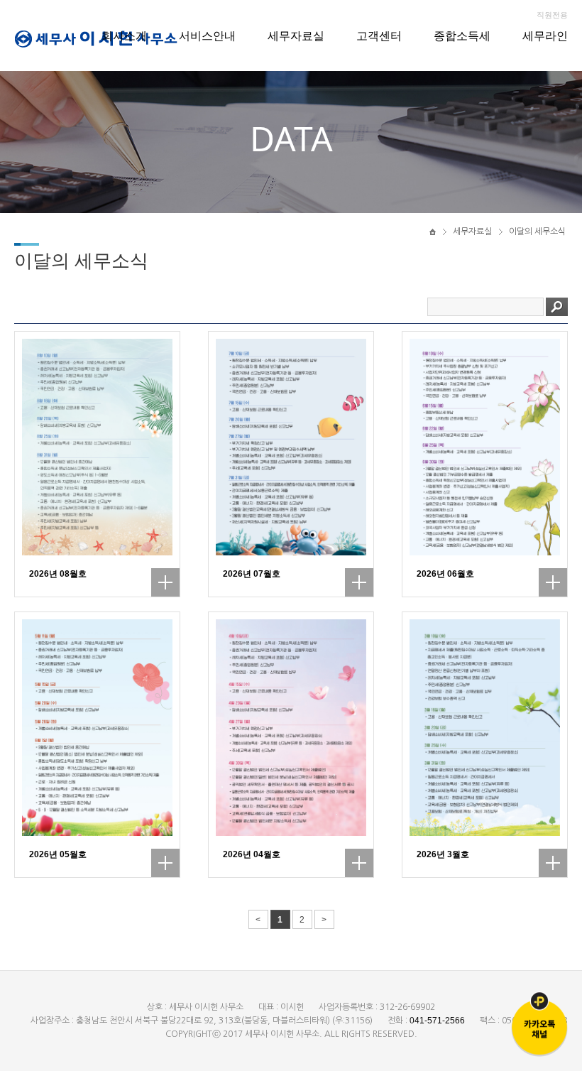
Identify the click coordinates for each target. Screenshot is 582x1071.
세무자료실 (296, 35)
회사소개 (124, 35)
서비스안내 (207, 35)
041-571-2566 (437, 1021)
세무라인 (545, 35)
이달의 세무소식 (537, 231)
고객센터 (379, 35)
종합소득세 (462, 35)
